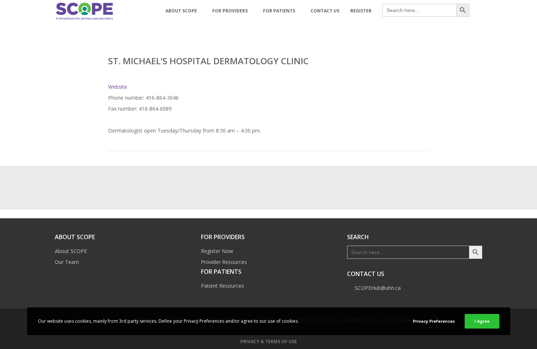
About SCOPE (71, 251)
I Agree (482, 321)
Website (117, 86)
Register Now (217, 251)
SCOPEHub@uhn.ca (378, 287)
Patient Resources (222, 285)
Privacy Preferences (434, 321)
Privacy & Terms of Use (268, 341)
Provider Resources (224, 261)
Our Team (67, 261)
